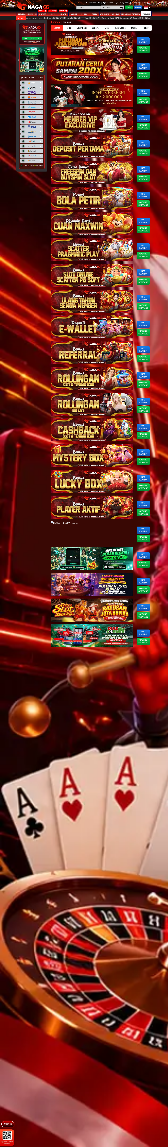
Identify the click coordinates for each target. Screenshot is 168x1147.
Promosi (146, 14)
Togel (68, 28)
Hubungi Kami (123, 3)
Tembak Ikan (125, 14)
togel (94, 14)
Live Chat (109, 3)
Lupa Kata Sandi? (139, 3)
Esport (95, 28)
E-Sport (42, 14)
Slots (53, 14)
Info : (20, 18)
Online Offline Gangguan (32, 165)
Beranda (21, 14)
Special (57, 28)
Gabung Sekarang (143, 49)
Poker (84, 14)
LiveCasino (120, 28)
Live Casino (104, 14)
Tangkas (115, 14)
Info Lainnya (143, 40)
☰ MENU (8, 1124)
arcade (74, 14)
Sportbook (32, 14)
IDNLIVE (63, 14)
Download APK (94, 3)
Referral (136, 14)
